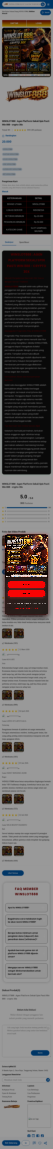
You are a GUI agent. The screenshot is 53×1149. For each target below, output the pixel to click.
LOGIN (26, 585)
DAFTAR (26, 593)
